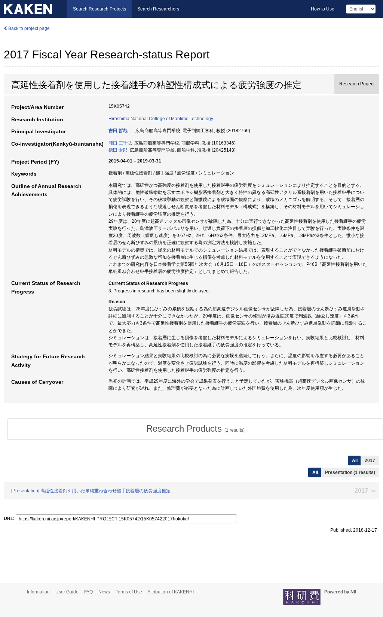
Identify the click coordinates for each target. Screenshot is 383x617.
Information (38, 592)
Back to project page (28, 28)
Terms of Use (129, 592)
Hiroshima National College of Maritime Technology (160, 118)
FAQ (88, 592)
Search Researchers (158, 9)
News (104, 592)
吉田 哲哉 (118, 130)
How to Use (322, 9)
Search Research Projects (99, 9)
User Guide (67, 592)
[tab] (195, 428)
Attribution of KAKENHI (170, 592)
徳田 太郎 (118, 150)
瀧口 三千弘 (120, 143)
